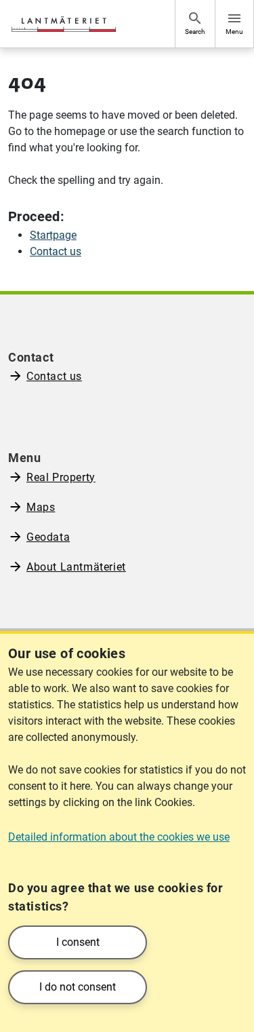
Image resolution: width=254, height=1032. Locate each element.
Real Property (61, 477)
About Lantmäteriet (76, 566)
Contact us (54, 376)
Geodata (48, 537)
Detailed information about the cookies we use (119, 836)
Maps (40, 507)
